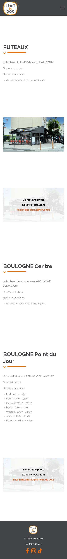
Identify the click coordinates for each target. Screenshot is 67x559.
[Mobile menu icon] (62, 8)
